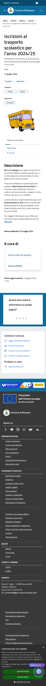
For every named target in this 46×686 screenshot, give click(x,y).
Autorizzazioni (11, 491)
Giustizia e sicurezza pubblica (17, 514)
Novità (13, 20)
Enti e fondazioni (12, 452)
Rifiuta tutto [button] (23, 677)
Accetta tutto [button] (23, 671)
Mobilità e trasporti (13, 521)
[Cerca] (41, 10)
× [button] (43, 648)
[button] (23, 682)
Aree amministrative (13, 445)
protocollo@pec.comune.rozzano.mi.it (21, 592)
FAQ (7, 619)
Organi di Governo (12, 441)
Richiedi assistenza (13, 623)
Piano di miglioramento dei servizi (18, 642)
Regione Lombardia (11, 2)
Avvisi (7, 556)
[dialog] (23, 665)
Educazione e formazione (15, 502)
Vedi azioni (20, 81)
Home (5, 20)
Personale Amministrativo (15, 460)
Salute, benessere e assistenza (17, 525)
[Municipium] (30, 429)
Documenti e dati (12, 464)
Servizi (31, 20)
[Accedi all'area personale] (37, 3)
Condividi (8, 81)
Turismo (8, 533)
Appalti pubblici (11, 487)
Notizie (22, 20)
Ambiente (9, 479)
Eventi (8, 567)
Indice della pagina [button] (15, 140)
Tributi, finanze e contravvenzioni (18, 529)
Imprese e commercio (13, 517)
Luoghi (8, 570)
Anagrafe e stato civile (14, 483)
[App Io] (37, 429)
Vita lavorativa (11, 537)
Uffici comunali (11, 448)
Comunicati (10, 552)
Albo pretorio (10, 639)
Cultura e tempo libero (14, 498)
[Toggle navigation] (4, 10)
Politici (8, 456)
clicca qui (8, 221)
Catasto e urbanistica (13, 494)
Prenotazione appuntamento (16, 612)
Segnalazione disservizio (15, 616)
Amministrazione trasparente (17, 635)
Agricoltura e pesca (13, 475)
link (10, 666)
